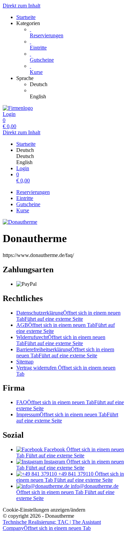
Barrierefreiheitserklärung (65, 352)
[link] (77, 84)
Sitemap (25, 361)
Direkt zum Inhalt (21, 5)
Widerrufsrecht (60, 340)
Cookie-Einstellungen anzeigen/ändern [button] (44, 510)
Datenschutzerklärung (68, 316)
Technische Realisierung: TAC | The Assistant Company (52, 525)
